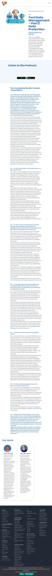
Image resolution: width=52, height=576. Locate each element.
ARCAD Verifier (17, 559)
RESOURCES (4, 541)
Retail (40, 529)
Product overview (18, 511)
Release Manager (43, 518)
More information (29, 574)
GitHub (28, 529)
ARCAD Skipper (17, 557)
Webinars (4, 525)
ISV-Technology (42, 535)
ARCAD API (16, 522)
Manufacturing (42, 527)
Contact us (4, 519)
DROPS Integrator (18, 565)
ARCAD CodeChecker (19, 551)
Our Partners (5, 516)
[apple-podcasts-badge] (30, 77)
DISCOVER (16, 520)
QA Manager (42, 516)
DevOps (29, 545)
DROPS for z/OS (18, 562)
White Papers (5, 547)
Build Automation (31, 537)
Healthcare (41, 533)
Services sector (42, 532)
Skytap (28, 531)
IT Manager (41, 511)
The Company (5, 511)
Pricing (15, 515)
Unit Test (29, 553)
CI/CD (28, 538)
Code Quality (30, 540)
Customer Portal (5, 531)
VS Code (29, 516)
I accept (21, 574)
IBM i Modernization (31, 548)
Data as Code (30, 543)
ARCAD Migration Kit (31, 518)
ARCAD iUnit (17, 554)
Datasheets (4, 545)
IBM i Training (5, 535)
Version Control (30, 550)
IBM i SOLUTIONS (30, 534)
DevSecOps (29, 546)
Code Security (30, 542)
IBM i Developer (42, 513)
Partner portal (5, 558)
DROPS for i (17, 560)
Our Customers (5, 515)
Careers (4, 518)
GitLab (28, 528)
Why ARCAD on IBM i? (19, 513)
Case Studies (5, 549)
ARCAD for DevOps (18, 544)
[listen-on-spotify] (21, 77)
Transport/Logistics (43, 525)
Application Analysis (31, 535)
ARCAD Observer (18, 527)
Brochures (4, 553)
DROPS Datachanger (19, 564)
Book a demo (5, 521)
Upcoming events (6, 527)
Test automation (31, 551)
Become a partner (6, 559)
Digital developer (43, 515)
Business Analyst (43, 519)
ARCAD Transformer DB (19, 529)
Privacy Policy (25, 571)
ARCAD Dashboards (18, 525)
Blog (3, 550)
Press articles (5, 552)
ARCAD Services (5, 533)
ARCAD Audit (17, 524)
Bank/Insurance (42, 524)
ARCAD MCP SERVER (31, 513)
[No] (50, 571)
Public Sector (42, 530)
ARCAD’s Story (5, 513)
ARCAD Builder (17, 549)
